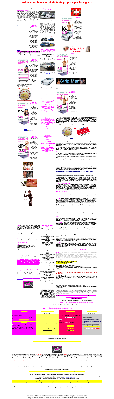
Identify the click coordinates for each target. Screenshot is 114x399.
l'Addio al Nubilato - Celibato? (94, 390)
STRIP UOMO (70, 328)
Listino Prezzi (47, 73)
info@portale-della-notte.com (69, 377)
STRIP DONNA (70, 326)
